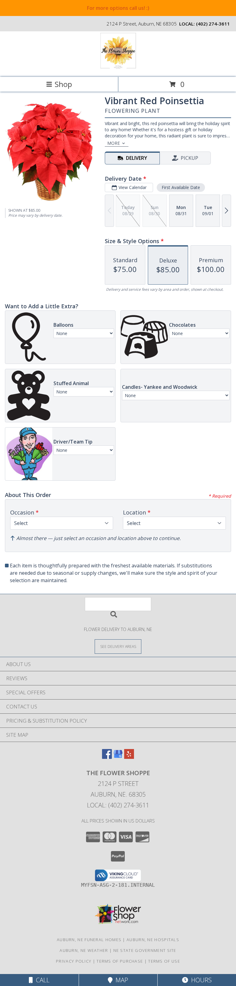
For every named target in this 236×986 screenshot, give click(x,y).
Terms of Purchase (119, 961)
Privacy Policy (73, 961)
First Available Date (181, 187)
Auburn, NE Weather (84, 950)
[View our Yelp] (129, 756)
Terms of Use (164, 961)
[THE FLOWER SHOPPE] (118, 68)
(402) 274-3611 (213, 24)
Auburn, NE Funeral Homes (89, 939)
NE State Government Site (144, 950)
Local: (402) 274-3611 (118, 805)
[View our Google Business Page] (118, 756)
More (113, 143)
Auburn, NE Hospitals (153, 939)
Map (120, 980)
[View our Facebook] (107, 756)
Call (41, 980)
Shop (63, 84)
